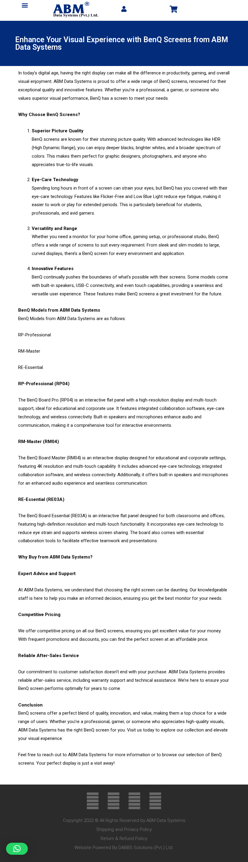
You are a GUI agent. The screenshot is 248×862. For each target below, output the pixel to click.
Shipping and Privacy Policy (124, 829)
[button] (25, 5)
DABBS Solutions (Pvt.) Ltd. (146, 847)
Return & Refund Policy (124, 838)
